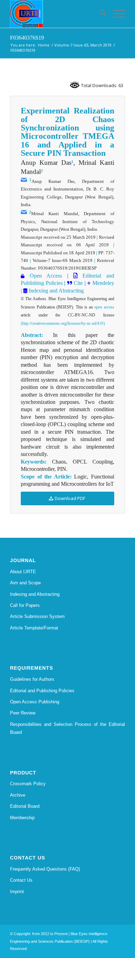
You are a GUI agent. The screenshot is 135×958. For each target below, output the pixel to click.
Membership (22, 817)
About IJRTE (23, 571)
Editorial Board (24, 806)
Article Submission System (37, 616)
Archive (17, 795)
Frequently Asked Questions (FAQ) (45, 869)
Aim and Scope (25, 582)
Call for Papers (25, 605)
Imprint (17, 891)
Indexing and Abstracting (55, 291)
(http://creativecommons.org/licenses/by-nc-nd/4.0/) (63, 323)
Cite (78, 283)
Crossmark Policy (28, 783)
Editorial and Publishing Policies (42, 690)
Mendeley (102, 283)
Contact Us (21, 880)
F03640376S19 (27, 38)
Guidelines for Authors (32, 679)
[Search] (99, 14)
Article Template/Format (34, 627)
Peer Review (22, 712)
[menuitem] (99, 14)
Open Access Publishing (34, 701)
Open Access (46, 276)
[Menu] (115, 14)
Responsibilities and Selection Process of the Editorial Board (67, 728)
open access (104, 307)
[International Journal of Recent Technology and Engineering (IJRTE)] (56, 14)
